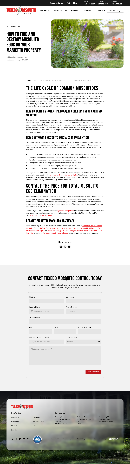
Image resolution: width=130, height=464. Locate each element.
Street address (34, 317)
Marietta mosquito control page (55, 233)
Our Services (15, 421)
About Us (43, 11)
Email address (34, 307)
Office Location (71, 337)
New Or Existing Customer (39, 337)
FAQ (68, 3)
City (30, 327)
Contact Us (101, 11)
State (56, 327)
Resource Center (57, 3)
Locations (87, 11)
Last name (70, 297)
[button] (44, 11)
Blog (75, 3)
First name (33, 297)
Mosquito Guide (71, 11)
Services (56, 11)
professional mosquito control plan (64, 175)
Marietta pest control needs (41, 215)
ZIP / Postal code (84, 327)
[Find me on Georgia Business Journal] (37, 439)
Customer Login (115, 10)
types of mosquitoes (65, 210)
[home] (21, 10)
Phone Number (72, 307)
